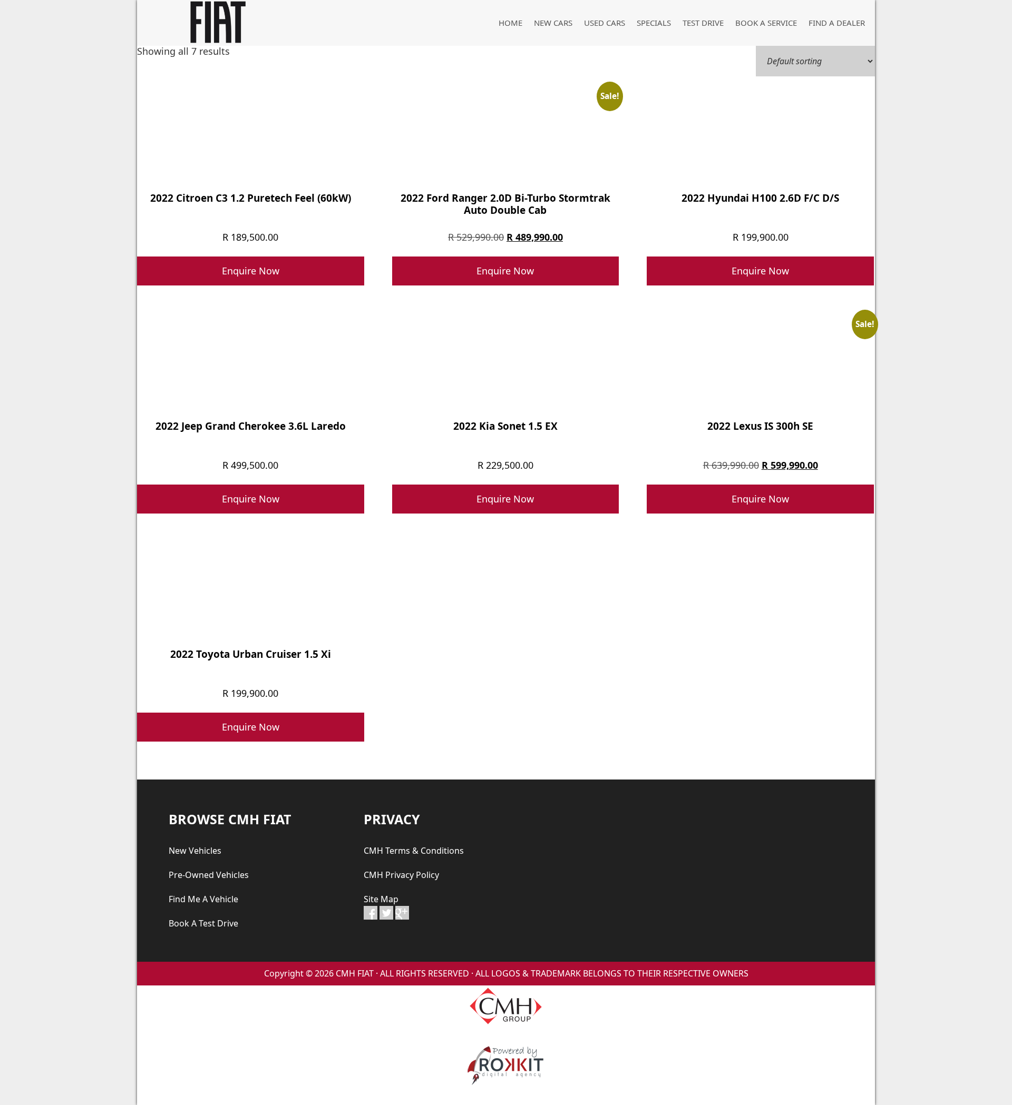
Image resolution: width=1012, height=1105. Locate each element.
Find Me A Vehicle (203, 899)
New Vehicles (195, 850)
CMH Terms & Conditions (414, 850)
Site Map (381, 899)
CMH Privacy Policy (401, 875)
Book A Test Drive (203, 923)
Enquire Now (250, 270)
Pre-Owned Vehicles (209, 875)
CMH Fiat (216, 22)
